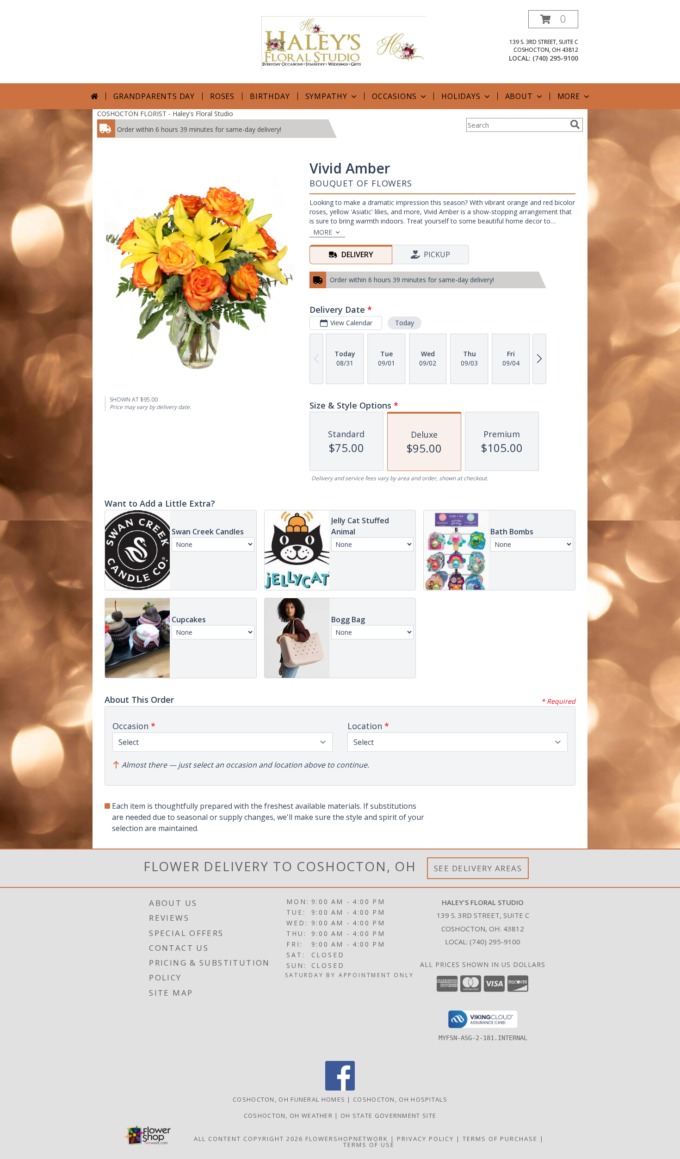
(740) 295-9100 (555, 58)
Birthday (270, 96)
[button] (553, 19)
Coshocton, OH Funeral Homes (289, 1099)
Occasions (394, 96)
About (519, 96)
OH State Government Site (388, 1115)
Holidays (460, 96)
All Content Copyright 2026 (248, 1138)
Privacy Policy (425, 1138)
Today (404, 322)
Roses (222, 96)
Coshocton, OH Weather (288, 1115)
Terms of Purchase (500, 1138)
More (568, 96)
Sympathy (326, 96)
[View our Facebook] (340, 1088)
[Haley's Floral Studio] (343, 42)
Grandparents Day (154, 96)
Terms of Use (369, 1144)
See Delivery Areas (478, 868)
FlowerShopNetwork (346, 1138)
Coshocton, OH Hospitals (400, 1099)
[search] (575, 124)
